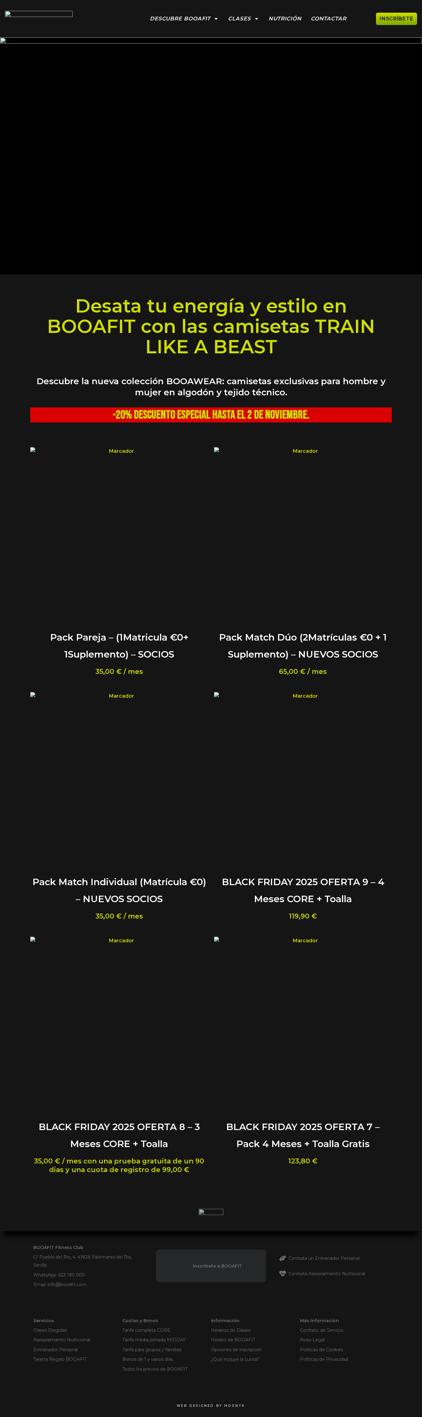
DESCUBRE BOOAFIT (180, 18)
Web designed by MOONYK (211, 1406)
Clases (239, 18)
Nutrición (285, 18)
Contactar (328, 18)
